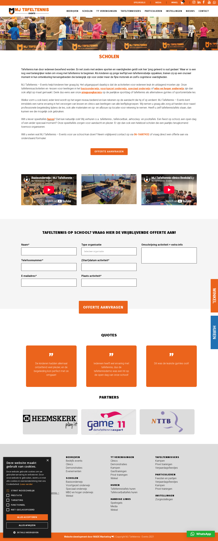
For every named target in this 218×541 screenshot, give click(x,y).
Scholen (72, 478)
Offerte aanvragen (109, 151)
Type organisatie (91, 244)
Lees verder (26, 484)
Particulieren (165, 474)
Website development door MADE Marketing (87, 536)
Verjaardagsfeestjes (166, 467)
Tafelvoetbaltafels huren (124, 492)
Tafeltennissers (167, 457)
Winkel (174, 2)
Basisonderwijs (74, 481)
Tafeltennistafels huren (123, 488)
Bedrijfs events (74, 460)
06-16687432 (141, 134)
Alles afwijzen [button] (27, 525)
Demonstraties (74, 467)
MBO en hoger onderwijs (79, 492)
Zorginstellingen (164, 499)
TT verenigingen (122, 457)
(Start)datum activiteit (95, 260)
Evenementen (73, 471)
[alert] (27, 497)
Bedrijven (73, 457)
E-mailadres (29, 275)
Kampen (115, 467)
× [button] (47, 460)
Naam (25, 244)
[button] (201, 534)
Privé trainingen (119, 474)
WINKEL (214, 296)
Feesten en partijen (166, 478)
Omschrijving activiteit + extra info (162, 244)
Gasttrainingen (119, 471)
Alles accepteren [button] (27, 517)
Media (158, 2)
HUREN (214, 332)
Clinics (69, 464)
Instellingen (164, 495)
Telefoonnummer (32, 260)
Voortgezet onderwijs (78, 485)
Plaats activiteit (91, 275)
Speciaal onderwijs (76, 488)
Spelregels (139, 2)
